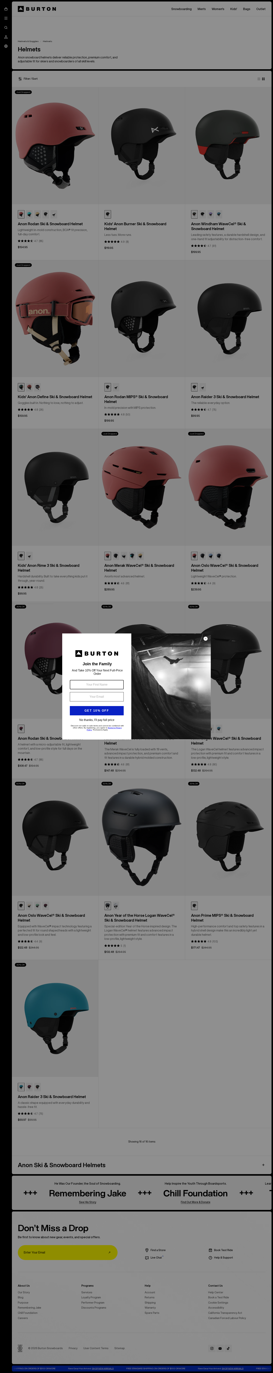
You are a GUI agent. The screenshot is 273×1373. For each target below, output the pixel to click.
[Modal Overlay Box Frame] (136, 686)
